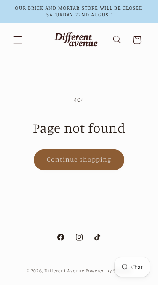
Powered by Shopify (108, 271)
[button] (17, 40)
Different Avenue (65, 271)
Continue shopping (79, 159)
